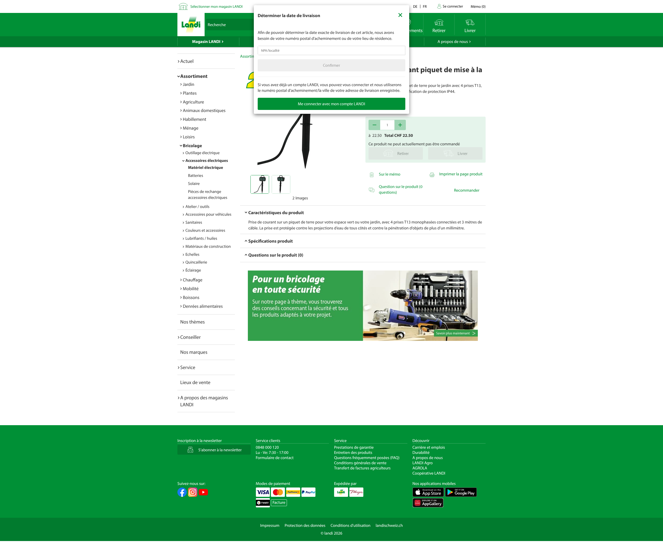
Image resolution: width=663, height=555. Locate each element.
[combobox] (331, 50)
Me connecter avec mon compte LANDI (331, 103)
